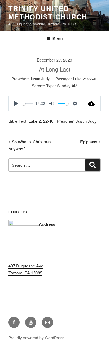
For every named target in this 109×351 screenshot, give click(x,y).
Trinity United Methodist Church (47, 12)
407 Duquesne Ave (25, 266)
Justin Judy (40, 79)
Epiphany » (90, 141)
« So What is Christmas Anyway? (30, 145)
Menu (57, 38)
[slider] (27, 103)
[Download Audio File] (91, 103)
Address (47, 224)
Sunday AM (67, 86)
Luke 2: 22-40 (85, 79)
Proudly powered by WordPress (36, 337)
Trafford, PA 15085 (25, 273)
